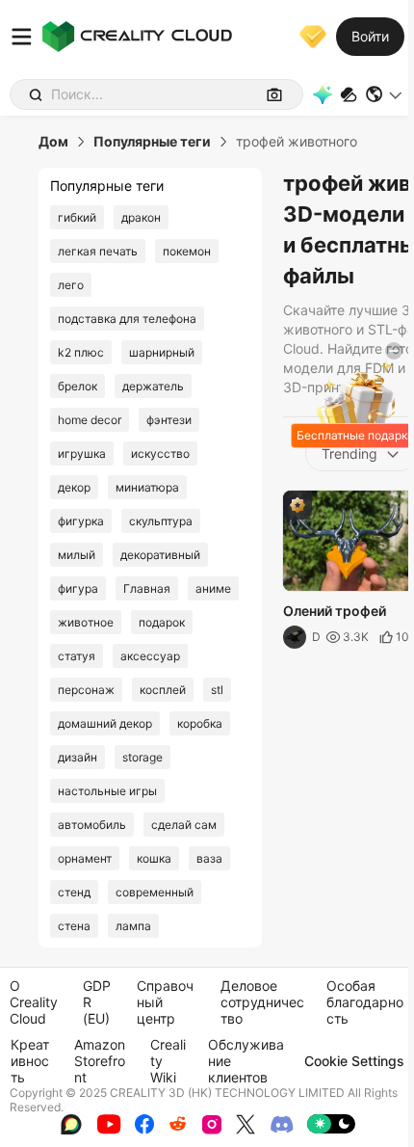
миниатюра (147, 487)
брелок (77, 386)
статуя (76, 656)
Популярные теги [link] (152, 141)
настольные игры (107, 791)
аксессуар (150, 656)
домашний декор (105, 723)
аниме (213, 588)
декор (74, 487)
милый (76, 554)
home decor (89, 420)
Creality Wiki (168, 1060)
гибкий (77, 217)
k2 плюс (81, 352)
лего (71, 285)
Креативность (30, 1060)
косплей (163, 689)
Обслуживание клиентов (246, 1060)
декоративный (160, 554)
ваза (209, 858)
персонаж (86, 689)
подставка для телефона (127, 318)
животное (86, 622)
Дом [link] (53, 141)
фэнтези (169, 420)
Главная (146, 588)
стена (74, 926)
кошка (154, 858)
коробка (199, 723)
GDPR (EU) (97, 1002)
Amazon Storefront (99, 1060)
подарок (162, 622)
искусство (160, 453)
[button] (384, 94)
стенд (74, 892)
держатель (153, 386)
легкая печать (98, 251)
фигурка (81, 521)
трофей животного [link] (296, 141)
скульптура (161, 521)
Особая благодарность (364, 1002)
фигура (78, 588)
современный (155, 892)
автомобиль (92, 824)
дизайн (77, 757)
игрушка (82, 453)
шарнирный (161, 352)
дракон (141, 217)
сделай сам (184, 824)
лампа (133, 926)
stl (217, 689)
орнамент (85, 858)
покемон (187, 251)
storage (142, 757)
